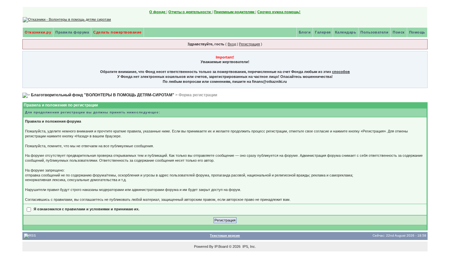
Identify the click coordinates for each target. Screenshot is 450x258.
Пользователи (374, 32)
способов (341, 72)
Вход (232, 44)
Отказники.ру (38, 32)
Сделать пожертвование (117, 32)
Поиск (399, 32)
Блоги (305, 32)
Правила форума (72, 32)
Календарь (345, 32)
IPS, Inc (248, 246)
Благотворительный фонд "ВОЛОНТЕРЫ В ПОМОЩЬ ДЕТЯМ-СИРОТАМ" (102, 95)
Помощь (417, 32)
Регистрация (249, 44)
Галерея (323, 32)
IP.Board (221, 246)
